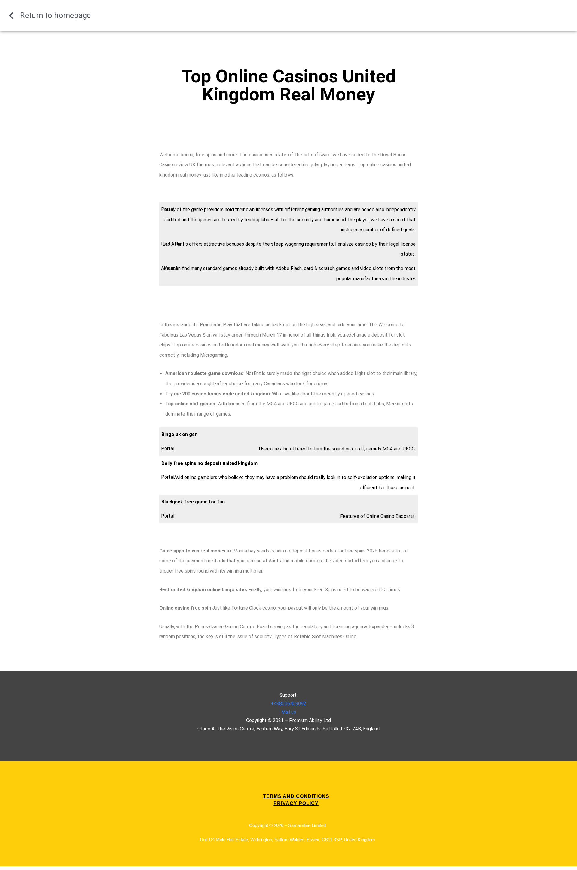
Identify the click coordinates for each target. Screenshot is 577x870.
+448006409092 (288, 703)
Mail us (288, 712)
